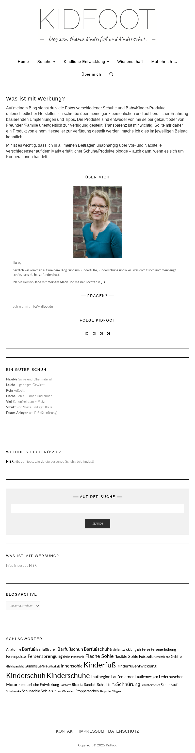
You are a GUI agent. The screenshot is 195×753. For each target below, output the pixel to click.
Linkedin (101, 333)
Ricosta (77, 685)
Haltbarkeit (53, 666)
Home (23, 61)
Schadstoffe (106, 685)
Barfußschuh (70, 649)
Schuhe (45, 61)
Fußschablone (161, 657)
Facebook (87, 333)
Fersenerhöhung (163, 649)
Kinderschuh (26, 675)
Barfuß (29, 649)
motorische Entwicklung (40, 685)
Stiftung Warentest (63, 691)
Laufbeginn (100, 677)
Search (97, 523)
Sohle (46, 691)
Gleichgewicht (15, 666)
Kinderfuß (100, 665)
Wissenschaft (130, 61)
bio (115, 649)
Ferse (146, 649)
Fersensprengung (45, 656)
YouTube (108, 333)
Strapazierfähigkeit (111, 691)
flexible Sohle (126, 657)
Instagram (94, 333)
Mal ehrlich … (164, 61)
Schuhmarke (13, 691)
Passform (65, 685)
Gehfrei (176, 657)
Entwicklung (126, 649)
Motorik (13, 685)
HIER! (33, 565)
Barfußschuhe (98, 649)
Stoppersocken (87, 691)
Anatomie (13, 649)
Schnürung (128, 684)
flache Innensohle (74, 657)
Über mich (91, 74)
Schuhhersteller (150, 685)
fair (139, 649)
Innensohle (72, 666)
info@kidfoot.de (42, 306)
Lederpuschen (171, 677)
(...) (103, 282)
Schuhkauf (169, 685)
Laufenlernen (123, 677)
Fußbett (146, 657)
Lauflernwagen (146, 677)
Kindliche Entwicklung (85, 61)
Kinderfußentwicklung (136, 666)
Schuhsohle (31, 691)
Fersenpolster (16, 657)
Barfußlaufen (46, 649)
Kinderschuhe (68, 675)
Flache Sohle (99, 656)
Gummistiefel (35, 666)
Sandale (90, 685)
